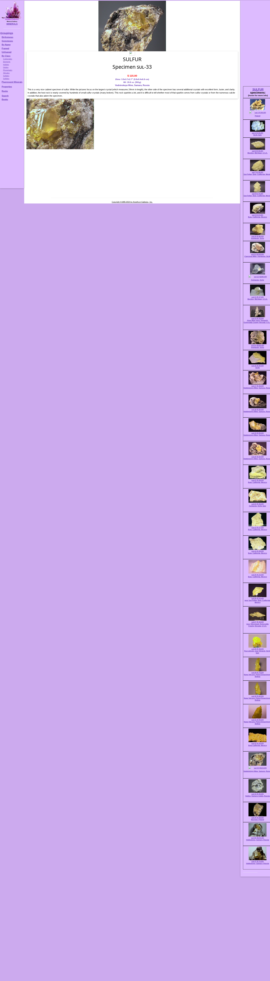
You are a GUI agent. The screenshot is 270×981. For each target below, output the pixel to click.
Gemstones (7, 41)
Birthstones (7, 37)
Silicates (6, 73)
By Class (6, 56)
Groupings (6, 33)
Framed (5, 48)
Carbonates (7, 59)
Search (5, 96)
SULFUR (258, 89)
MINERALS (12, 24)
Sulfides (6, 79)
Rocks (5, 91)
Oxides (5, 67)
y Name (7, 44)
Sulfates (6, 76)
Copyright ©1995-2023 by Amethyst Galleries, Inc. (132, 202)
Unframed (6, 52)
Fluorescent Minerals (12, 82)
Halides (6, 65)
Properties (7, 86)
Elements (6, 62)
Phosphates (7, 70)
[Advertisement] (11, 146)
